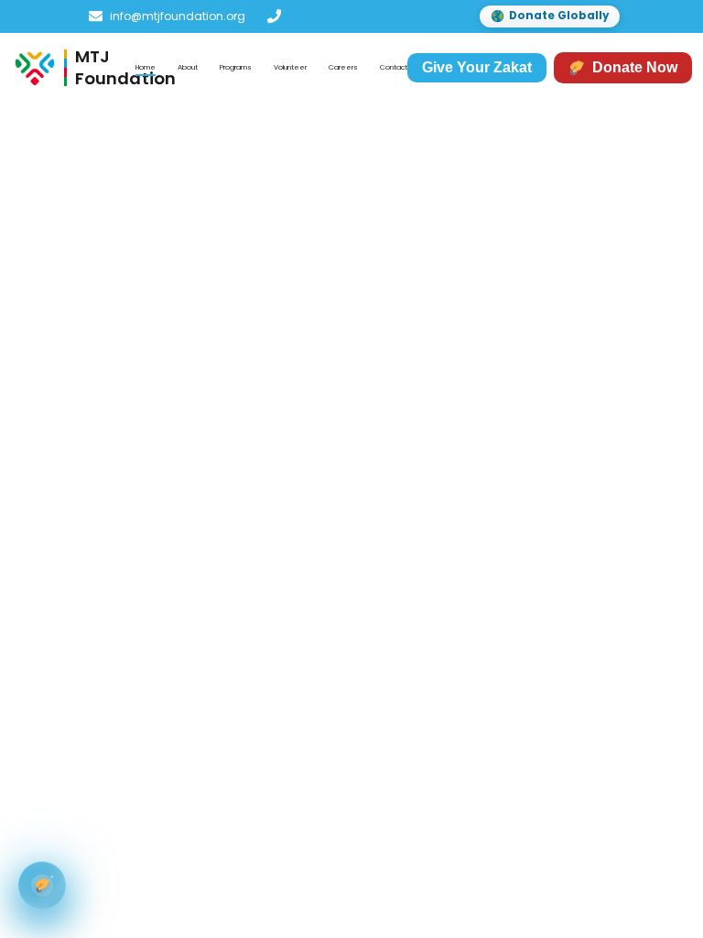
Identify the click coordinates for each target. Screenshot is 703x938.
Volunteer (290, 67)
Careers (343, 67)
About (188, 67)
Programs (236, 67)
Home (145, 67)
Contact (393, 67)
